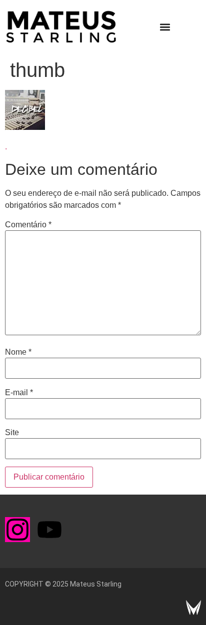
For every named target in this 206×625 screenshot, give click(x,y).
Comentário (28, 225)
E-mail (19, 393)
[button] (164, 27)
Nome (18, 352)
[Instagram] (17, 529)
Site (12, 433)
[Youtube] (49, 529)
